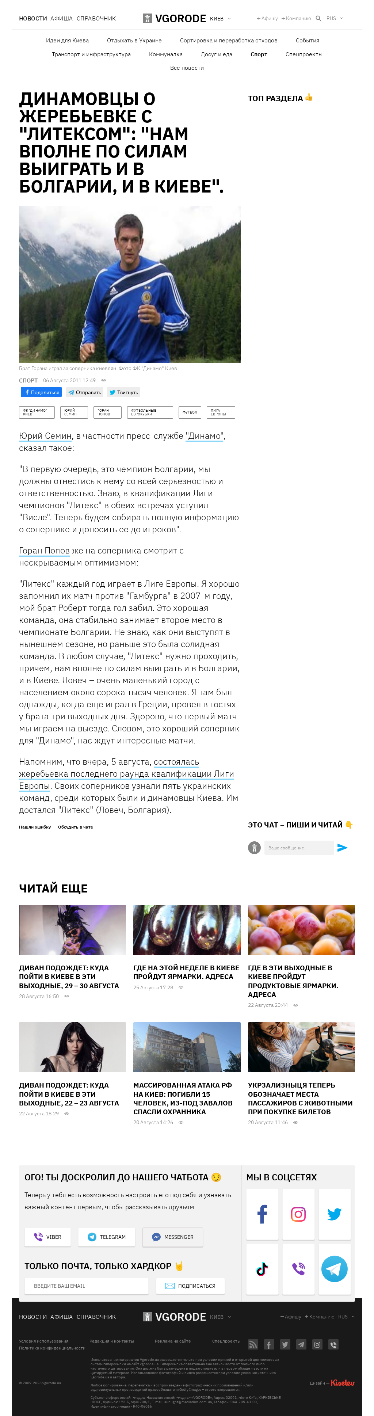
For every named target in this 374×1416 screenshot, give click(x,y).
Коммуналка (166, 54)
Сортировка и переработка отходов (229, 40)
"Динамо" (204, 435)
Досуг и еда (216, 54)
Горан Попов (44, 550)
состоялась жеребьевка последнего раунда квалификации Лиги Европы (126, 773)
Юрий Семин (45, 435)
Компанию (298, 18)
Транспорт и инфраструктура (91, 54)
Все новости (187, 67)
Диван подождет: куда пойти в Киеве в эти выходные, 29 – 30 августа (69, 976)
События (307, 40)
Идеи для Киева (67, 40)
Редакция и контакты (111, 1341)
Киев (217, 1317)
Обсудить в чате (75, 827)
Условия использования (43, 1341)
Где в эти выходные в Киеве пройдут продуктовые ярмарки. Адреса (293, 981)
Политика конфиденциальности (52, 1348)
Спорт (259, 54)
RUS (331, 18)
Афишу (270, 18)
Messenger (179, 1237)
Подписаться (196, 1286)
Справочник (96, 18)
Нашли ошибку (35, 827)
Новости (33, 18)
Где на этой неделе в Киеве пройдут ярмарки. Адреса (186, 972)
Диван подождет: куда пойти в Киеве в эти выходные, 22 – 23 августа (69, 1094)
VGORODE (180, 1316)
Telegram (113, 1237)
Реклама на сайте (173, 1341)
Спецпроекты (304, 54)
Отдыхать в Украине (134, 40)
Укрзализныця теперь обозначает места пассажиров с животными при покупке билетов (300, 1098)
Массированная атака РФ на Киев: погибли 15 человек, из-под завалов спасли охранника (183, 1098)
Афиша (61, 18)
